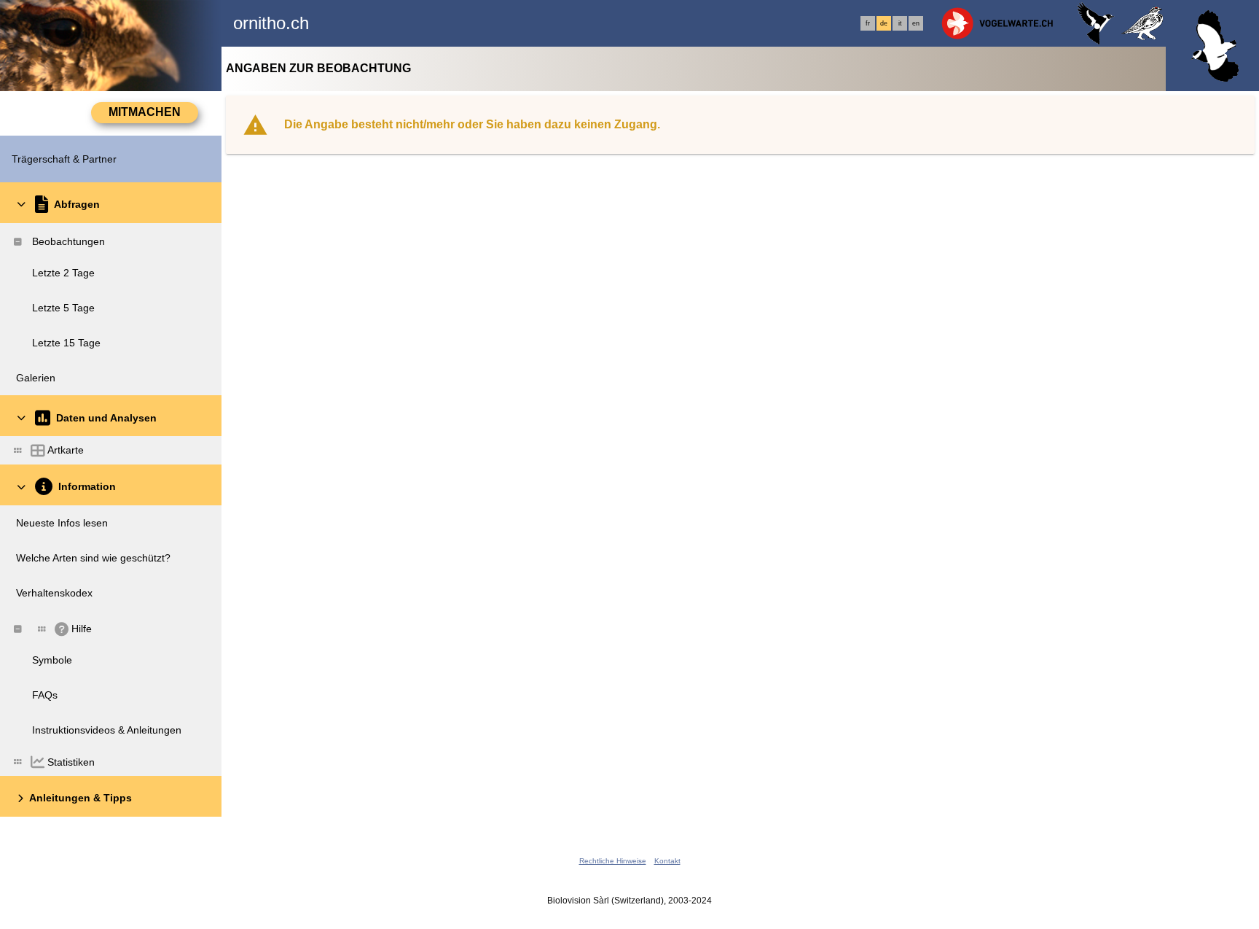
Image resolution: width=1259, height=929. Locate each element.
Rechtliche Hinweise (612, 861)
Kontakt (667, 861)
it (900, 23)
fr (868, 23)
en (915, 23)
